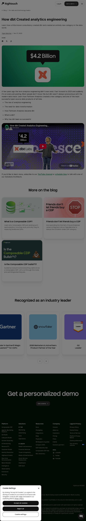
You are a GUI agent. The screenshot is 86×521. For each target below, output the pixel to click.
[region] (20, 503)
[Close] (38, 488)
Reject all (20, 509)
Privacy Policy (19, 498)
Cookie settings (20, 514)
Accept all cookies (20, 503)
